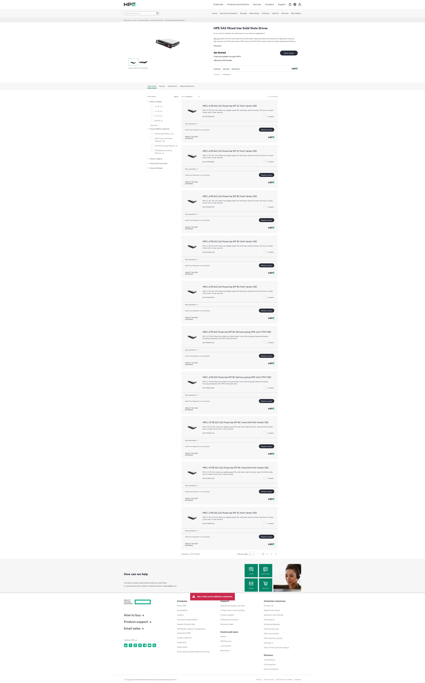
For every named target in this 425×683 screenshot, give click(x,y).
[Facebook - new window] (145, 645)
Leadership (181, 642)
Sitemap (298, 680)
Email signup (269, 619)
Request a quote (266, 130)
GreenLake (218, 4)
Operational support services (232, 606)
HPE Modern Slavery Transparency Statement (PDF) (191, 631)
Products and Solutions (238, 4)
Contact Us (268, 606)
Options (134, 20)
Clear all (176, 96)
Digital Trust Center (272, 610)
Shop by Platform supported (159, 129)
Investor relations (184, 638)
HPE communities (271, 633)
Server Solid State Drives (156, 20)
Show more (217, 45)
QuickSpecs (217, 69)
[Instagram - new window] (135, 645)
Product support (265, 574)
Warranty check (227, 624)
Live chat (251, 574)
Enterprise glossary (272, 624)
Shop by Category (156, 159)
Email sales (132, 628)
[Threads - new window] (140, 645)
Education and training (273, 615)
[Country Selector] (295, 4)
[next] (276, 554)
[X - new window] (130, 645)
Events (223, 636)
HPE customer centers (273, 638)
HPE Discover (226, 641)
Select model (289, 53)
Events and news (229, 632)
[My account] (299, 4)
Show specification (190, 124)
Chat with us (226, 74)
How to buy (266, 588)
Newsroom (225, 650)
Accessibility (182, 610)
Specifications (236, 69)
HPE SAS (217, 38)
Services (257, 4)
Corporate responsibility (187, 619)
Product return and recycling (232, 610)
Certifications (269, 660)
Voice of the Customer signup (276, 647)
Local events (225, 646)
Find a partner (270, 664)
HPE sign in (268, 643)
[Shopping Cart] (290, 4)
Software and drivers (229, 619)
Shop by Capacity (156, 101)
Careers (180, 615)
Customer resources (274, 601)
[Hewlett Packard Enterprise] (129, 4)
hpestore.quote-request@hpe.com (163, 586)
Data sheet (226, 69)
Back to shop (127, 20)
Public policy (182, 647)
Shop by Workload (156, 168)
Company (269, 4)
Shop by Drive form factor (159, 163)
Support (282, 4)
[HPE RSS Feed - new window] (154, 645)
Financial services (271, 629)
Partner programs (271, 669)
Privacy (258, 680)
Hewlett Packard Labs (186, 624)
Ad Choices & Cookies (284, 680)
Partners (268, 655)
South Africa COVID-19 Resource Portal (193, 652)
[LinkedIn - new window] (126, 645)
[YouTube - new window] (149, 645)
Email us (251, 588)
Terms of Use (268, 680)
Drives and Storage (143, 20)
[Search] (157, 13)
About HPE (181, 606)
